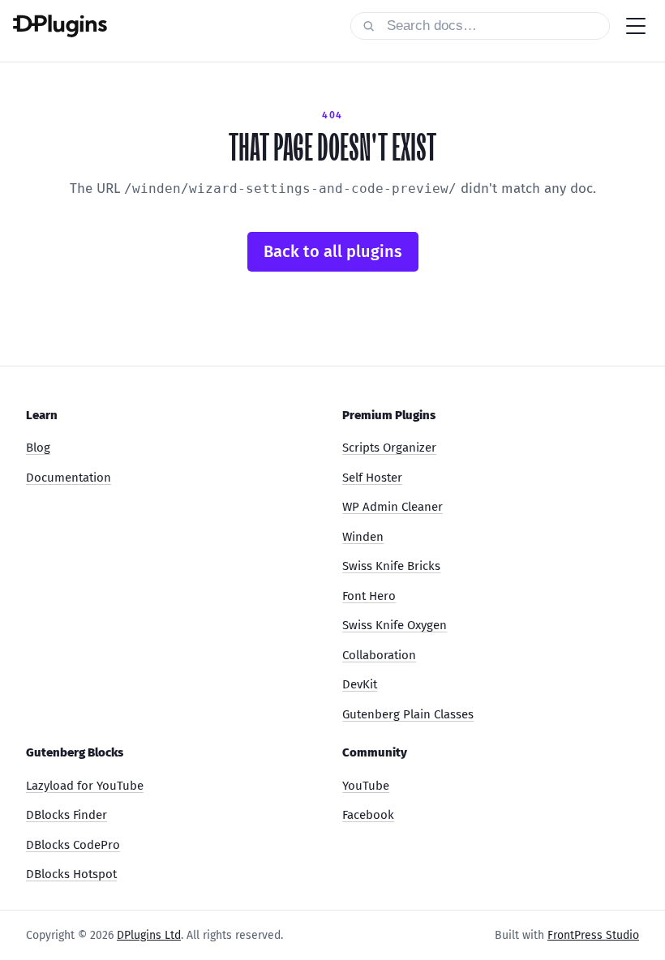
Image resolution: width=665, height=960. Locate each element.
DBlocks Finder (66, 815)
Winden (363, 536)
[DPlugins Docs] (60, 26)
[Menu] (636, 26)
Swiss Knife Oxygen (394, 625)
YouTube (365, 785)
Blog (38, 447)
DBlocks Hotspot (71, 874)
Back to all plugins (333, 251)
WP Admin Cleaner (392, 506)
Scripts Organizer (389, 447)
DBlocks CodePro (73, 845)
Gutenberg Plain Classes (408, 714)
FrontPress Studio (593, 935)
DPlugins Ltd (149, 935)
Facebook (368, 815)
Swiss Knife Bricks (391, 566)
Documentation (68, 477)
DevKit (359, 684)
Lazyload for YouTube (85, 785)
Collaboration (379, 655)
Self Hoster (372, 477)
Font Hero (369, 596)
